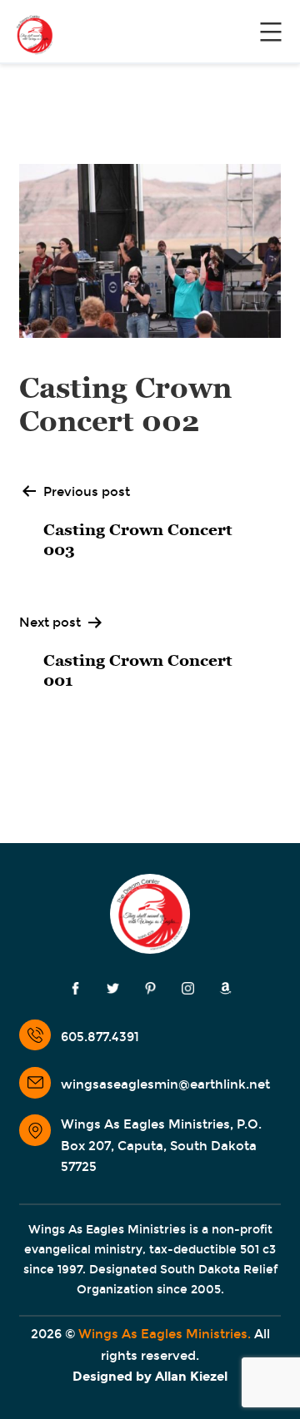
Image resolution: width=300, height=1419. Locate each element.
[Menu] (269, 31)
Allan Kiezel (191, 1376)
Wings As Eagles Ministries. (164, 1334)
